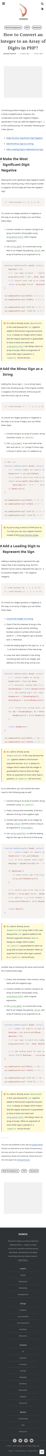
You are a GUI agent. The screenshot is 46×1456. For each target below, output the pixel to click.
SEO (23, 1425)
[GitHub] (26, 1440)
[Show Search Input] (42, 3)
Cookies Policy (20, 1451)
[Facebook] (15, 1440)
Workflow (23, 1329)
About (11, 1451)
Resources (23, 1336)
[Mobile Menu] (3, 3)
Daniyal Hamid (9, 53)
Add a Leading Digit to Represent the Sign (24, 149)
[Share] (41, 1452)
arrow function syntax (28, 535)
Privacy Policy (32, 1451)
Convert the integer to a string (19, 618)
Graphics (23, 1310)
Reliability (23, 1377)
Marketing (23, 1288)
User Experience (23, 1323)
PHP (27, 27)
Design (23, 1275)
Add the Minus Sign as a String (19, 143)
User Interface (23, 1316)
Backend (37, 27)
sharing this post (23, 1160)
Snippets (23, 1396)
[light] (42, 9)
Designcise (20, 1446)
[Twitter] (20, 1440)
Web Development (13, 27)
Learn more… (23, 1260)
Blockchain (23, 1281)
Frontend (23, 1364)
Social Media (23, 1418)
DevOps (23, 1371)
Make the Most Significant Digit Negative (24, 138)
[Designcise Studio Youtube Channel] (31, 1440)
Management (23, 1294)
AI (23, 1351)
